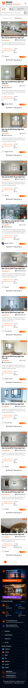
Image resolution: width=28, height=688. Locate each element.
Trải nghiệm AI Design (10, 597)
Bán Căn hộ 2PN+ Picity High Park (13, 177)
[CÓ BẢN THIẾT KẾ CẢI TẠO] (24, 78)
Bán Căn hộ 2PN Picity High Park (13, 492)
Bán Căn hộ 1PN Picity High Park (13, 404)
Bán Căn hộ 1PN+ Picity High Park (13, 268)
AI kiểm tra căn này (8, 49)
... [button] (19, 561)
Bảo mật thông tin (8, 683)
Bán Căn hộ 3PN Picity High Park (13, 38)
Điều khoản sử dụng (19, 683)
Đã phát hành (23, 66)
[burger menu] (25, 3)
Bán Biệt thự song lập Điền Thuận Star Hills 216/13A (13, 222)
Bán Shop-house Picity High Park (13, 534)
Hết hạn (24, 22)
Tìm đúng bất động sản (10, 580)
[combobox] (14, 18)
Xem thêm (22, 601)
